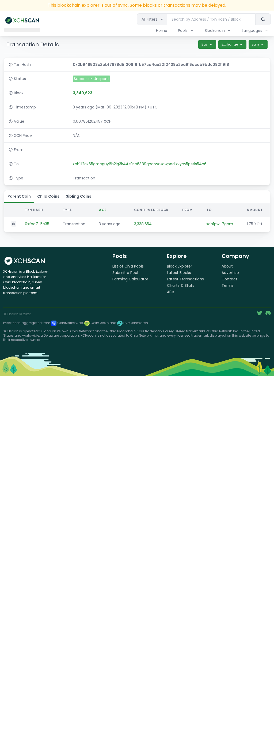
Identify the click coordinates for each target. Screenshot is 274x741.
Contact (229, 279)
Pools (183, 30)
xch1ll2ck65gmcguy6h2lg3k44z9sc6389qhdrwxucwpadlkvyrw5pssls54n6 (140, 164)
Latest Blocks (179, 272)
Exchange (230, 44)
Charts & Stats (180, 285)
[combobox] (211, 19)
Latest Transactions (185, 279)
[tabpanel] (137, 217)
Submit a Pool (125, 272)
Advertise (230, 272)
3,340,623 (82, 93)
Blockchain (215, 30)
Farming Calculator (130, 279)
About (227, 266)
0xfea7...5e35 (37, 224)
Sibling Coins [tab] (78, 196)
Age (103, 210)
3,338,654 (143, 224)
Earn (255, 44)
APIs (170, 292)
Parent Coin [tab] (19, 196)
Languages (252, 30)
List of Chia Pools (128, 266)
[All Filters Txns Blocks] (152, 19)
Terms (228, 285)
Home (161, 30)
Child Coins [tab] (48, 196)
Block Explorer (179, 266)
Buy (204, 44)
